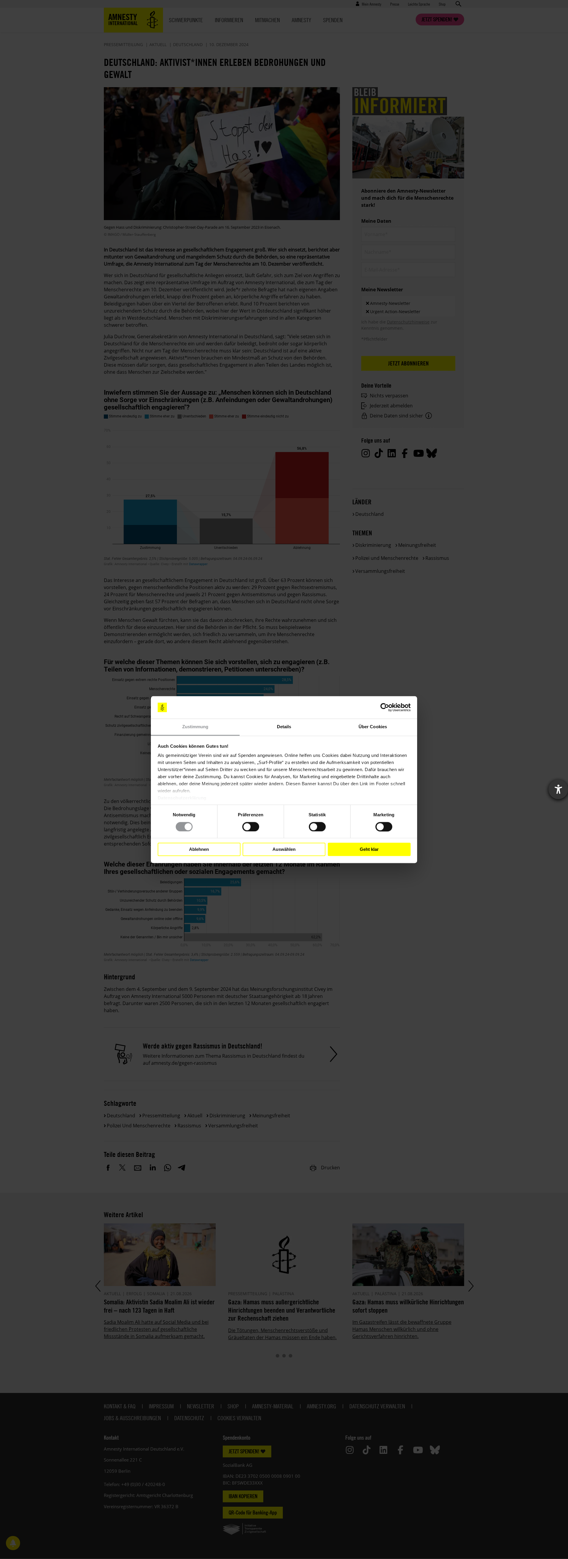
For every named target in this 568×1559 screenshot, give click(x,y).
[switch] (250, 826)
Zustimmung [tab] (195, 726)
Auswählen (284, 849)
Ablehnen (199, 849)
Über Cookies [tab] (373, 726)
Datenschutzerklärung (182, 798)
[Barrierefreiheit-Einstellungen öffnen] (558, 789)
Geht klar (369, 849)
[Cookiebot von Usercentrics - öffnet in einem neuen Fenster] (385, 707)
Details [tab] (284, 726)
